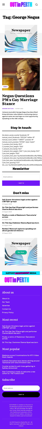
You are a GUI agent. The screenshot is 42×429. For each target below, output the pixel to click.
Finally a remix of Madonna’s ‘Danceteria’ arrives (19, 216)
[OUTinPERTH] (21, 4)
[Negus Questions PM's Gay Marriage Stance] (21, 74)
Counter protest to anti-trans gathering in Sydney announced (18, 367)
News (5, 87)
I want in (21, 183)
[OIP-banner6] (21, 273)
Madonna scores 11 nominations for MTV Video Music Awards (20, 356)
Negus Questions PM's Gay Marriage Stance (20, 99)
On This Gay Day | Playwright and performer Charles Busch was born (20, 208)
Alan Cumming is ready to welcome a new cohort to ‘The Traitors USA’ (18, 372)
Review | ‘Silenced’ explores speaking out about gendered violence (19, 229)
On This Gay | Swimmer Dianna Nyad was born (20, 222)
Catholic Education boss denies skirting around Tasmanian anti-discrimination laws (20, 361)
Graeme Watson (8, 109)
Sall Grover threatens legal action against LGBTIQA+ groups (19, 200)
